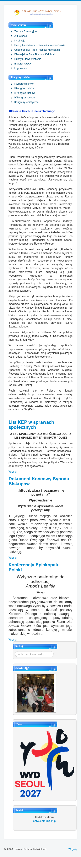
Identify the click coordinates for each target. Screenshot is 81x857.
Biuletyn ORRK (22, 63)
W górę (72, 849)
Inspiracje (19, 40)
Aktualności (20, 35)
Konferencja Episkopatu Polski (34, 567)
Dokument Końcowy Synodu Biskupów (39, 481)
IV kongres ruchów (24, 97)
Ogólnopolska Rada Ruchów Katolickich (37, 49)
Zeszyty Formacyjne (25, 31)
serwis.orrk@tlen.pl (44, 821)
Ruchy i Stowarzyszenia (27, 59)
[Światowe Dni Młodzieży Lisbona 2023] (44, 762)
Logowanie (20, 68)
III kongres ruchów (24, 92)
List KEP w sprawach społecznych (31, 424)
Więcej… (14, 471)
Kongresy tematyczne (26, 102)
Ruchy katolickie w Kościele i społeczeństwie (39, 45)
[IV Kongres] (35, 693)
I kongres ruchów (24, 83)
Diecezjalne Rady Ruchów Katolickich (35, 54)
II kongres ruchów (24, 88)
